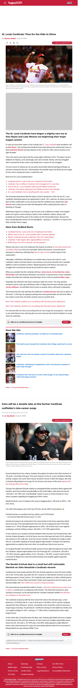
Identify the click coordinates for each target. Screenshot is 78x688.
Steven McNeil (10, 38)
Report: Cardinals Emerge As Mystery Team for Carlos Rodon (31, 237)
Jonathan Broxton (50, 292)
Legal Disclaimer (43, 671)
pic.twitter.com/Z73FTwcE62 (43, 514)
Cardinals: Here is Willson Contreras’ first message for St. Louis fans (33, 184)
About (10, 664)
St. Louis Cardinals (49, 145)
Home (8, 387)
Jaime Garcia (46, 272)
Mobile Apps (12, 667)
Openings (24, 664)
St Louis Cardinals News (20, 387)
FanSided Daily (26, 667)
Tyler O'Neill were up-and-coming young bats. (38, 583)
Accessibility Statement (61, 671)
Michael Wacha (17, 150)
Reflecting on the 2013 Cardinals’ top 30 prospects (27, 242)
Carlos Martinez (58, 272)
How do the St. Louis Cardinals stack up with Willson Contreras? (32, 187)
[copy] (17, 42)
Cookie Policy (26, 671)
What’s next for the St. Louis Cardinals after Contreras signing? (31, 234)
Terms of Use (13, 671)
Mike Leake (64, 277)
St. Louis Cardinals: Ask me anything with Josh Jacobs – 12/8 (31, 192)
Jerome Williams (12, 287)
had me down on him (42, 252)
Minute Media (12, 679)
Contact (40, 664)
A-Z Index (11, 674)
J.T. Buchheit (9, 416)
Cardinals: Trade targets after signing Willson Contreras (29, 240)
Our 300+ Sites (57, 664)
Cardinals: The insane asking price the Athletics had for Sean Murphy (34, 189)
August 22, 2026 (35, 517)
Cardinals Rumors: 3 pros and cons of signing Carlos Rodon (30, 181)
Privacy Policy (57, 667)
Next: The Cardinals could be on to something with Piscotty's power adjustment (35, 302)
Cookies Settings (27, 674)
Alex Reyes (12, 147)
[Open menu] (5, 3)
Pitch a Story (41, 667)
